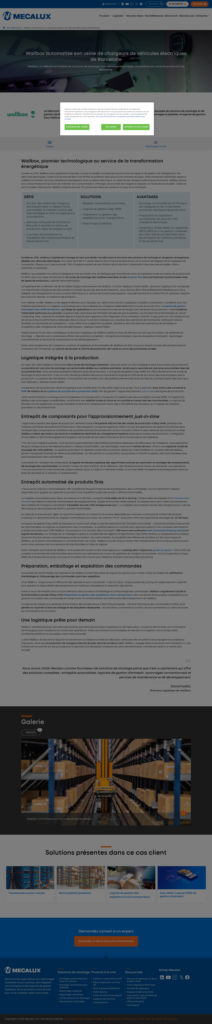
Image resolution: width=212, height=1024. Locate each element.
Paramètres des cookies (77, 127)
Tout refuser (111, 127)
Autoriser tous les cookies (136, 127)
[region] (107, 118)
